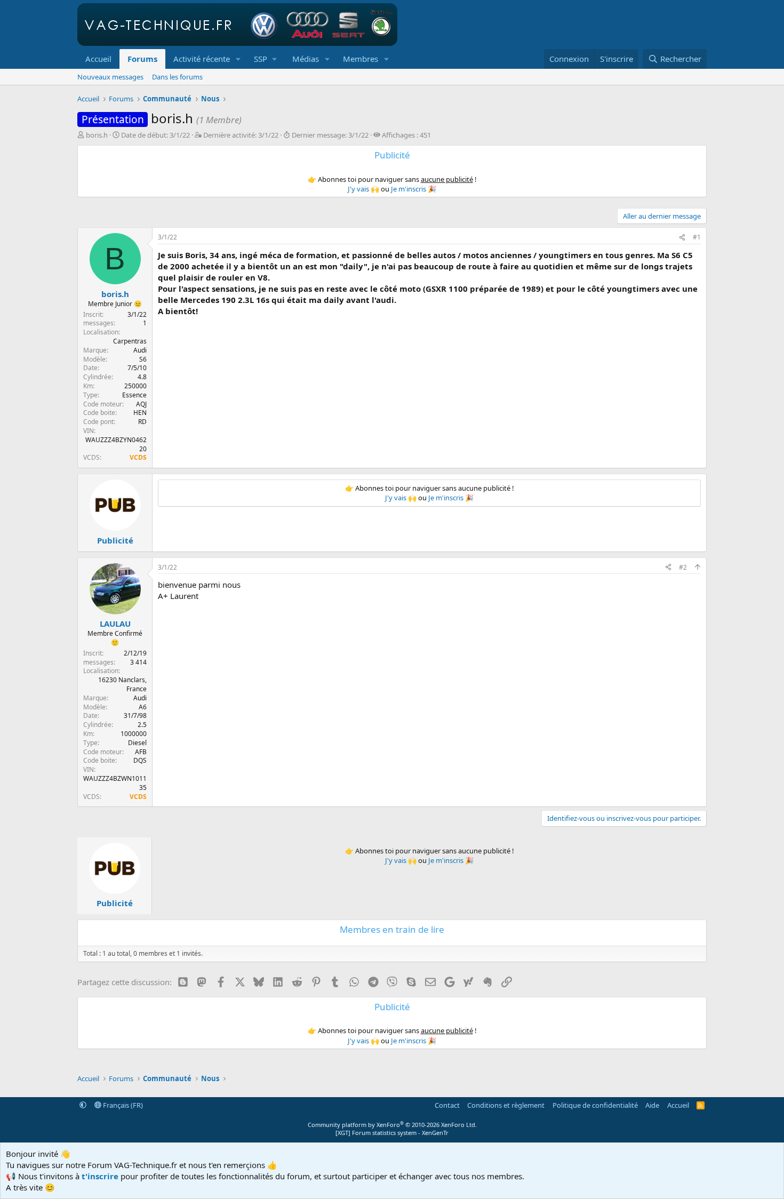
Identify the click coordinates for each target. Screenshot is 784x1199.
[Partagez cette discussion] (682, 237)
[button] (238, 59)
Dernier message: (330, 135)
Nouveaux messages (110, 77)
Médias (305, 58)
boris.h (97, 135)
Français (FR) (122, 1105)
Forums (142, 58)
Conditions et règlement (506, 1105)
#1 (697, 237)
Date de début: (155, 135)
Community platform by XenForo (392, 1125)
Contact (447, 1105)
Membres (360, 58)
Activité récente (201, 58)
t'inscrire (100, 1176)
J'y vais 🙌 (363, 189)
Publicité (115, 540)
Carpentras (130, 341)
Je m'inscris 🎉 (413, 189)
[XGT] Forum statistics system (392, 1133)
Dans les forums (177, 77)
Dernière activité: (240, 135)
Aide (652, 1105)
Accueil (98, 58)
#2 (683, 567)
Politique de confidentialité (595, 1105)
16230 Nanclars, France (122, 684)
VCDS (138, 457)
